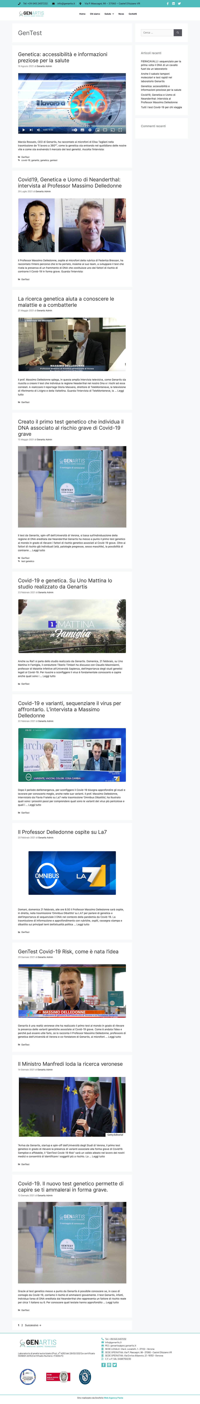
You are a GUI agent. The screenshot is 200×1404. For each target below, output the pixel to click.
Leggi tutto (38, 550)
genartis (35, 160)
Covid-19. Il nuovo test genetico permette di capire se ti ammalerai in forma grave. (70, 1186)
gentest (53, 160)
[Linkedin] (173, 3)
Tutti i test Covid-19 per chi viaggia (161, 107)
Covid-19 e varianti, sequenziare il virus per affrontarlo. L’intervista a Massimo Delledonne (69, 709)
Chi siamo (95, 14)
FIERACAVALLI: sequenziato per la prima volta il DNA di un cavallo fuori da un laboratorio (161, 65)
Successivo (33, 1325)
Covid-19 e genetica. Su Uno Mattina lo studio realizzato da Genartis (65, 583)
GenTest (25, 157)
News (121, 14)
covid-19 (25, 160)
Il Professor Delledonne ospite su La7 (62, 832)
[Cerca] (178, 32)
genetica (44, 160)
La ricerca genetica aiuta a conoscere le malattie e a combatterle (66, 302)
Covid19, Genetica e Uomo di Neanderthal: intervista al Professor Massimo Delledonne (70, 182)
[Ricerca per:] (157, 32)
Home (82, 14)
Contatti (133, 14)
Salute (108, 14)
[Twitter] (179, 3)
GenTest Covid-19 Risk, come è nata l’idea (68, 951)
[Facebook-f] (167, 3)
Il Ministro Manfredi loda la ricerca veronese (70, 1064)
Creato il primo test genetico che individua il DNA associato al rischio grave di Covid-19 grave (71, 428)
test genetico (27, 561)
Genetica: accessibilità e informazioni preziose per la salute (62, 57)
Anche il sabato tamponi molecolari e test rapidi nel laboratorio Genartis (156, 77)
